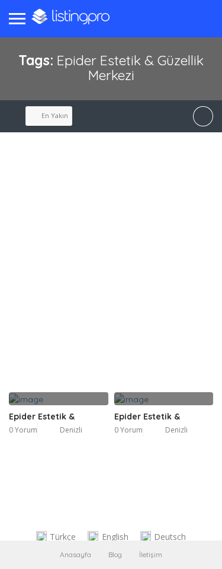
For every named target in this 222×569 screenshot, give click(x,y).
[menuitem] (56, 537)
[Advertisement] (111, 275)
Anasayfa (75, 554)
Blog (115, 554)
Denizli (71, 430)
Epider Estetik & (42, 416)
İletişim (150, 554)
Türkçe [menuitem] (63, 536)
